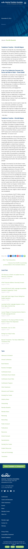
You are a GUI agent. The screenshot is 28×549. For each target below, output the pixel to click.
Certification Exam (6, 372)
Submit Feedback (6, 537)
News (2, 508)
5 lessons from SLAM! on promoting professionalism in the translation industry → (15, 263)
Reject (12, 546)
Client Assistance (5, 387)
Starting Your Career (6, 444)
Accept (7, 546)
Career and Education (7, 499)
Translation (4, 456)
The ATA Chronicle (11, 40)
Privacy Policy (5, 531)
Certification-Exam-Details (8, 375)
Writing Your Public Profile (8, 333)
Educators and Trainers (7, 391)
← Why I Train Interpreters (8, 260)
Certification (4, 496)
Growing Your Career (6, 395)
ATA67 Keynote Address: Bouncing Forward (12, 282)
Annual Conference (6, 359)
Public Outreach (5, 424)
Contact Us (4, 523)
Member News (5, 411)
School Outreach (5, 436)
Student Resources (6, 448)
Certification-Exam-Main (7, 379)
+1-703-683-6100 (8, 486)
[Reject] (26, 544)
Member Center (5, 511)
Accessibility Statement (7, 534)
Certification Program (6, 383)
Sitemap (3, 526)
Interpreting (4, 403)
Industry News (5, 399)
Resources (3, 24)
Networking (4, 419)
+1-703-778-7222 (7, 487)
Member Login (5, 520)
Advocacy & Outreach (7, 355)
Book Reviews (5, 363)
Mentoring (4, 415)
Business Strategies (6, 367)
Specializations (5, 440)
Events (3, 505)
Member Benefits (6, 407)
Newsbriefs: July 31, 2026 (8, 327)
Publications (4, 428)
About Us (3, 514)
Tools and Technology (7, 452)
